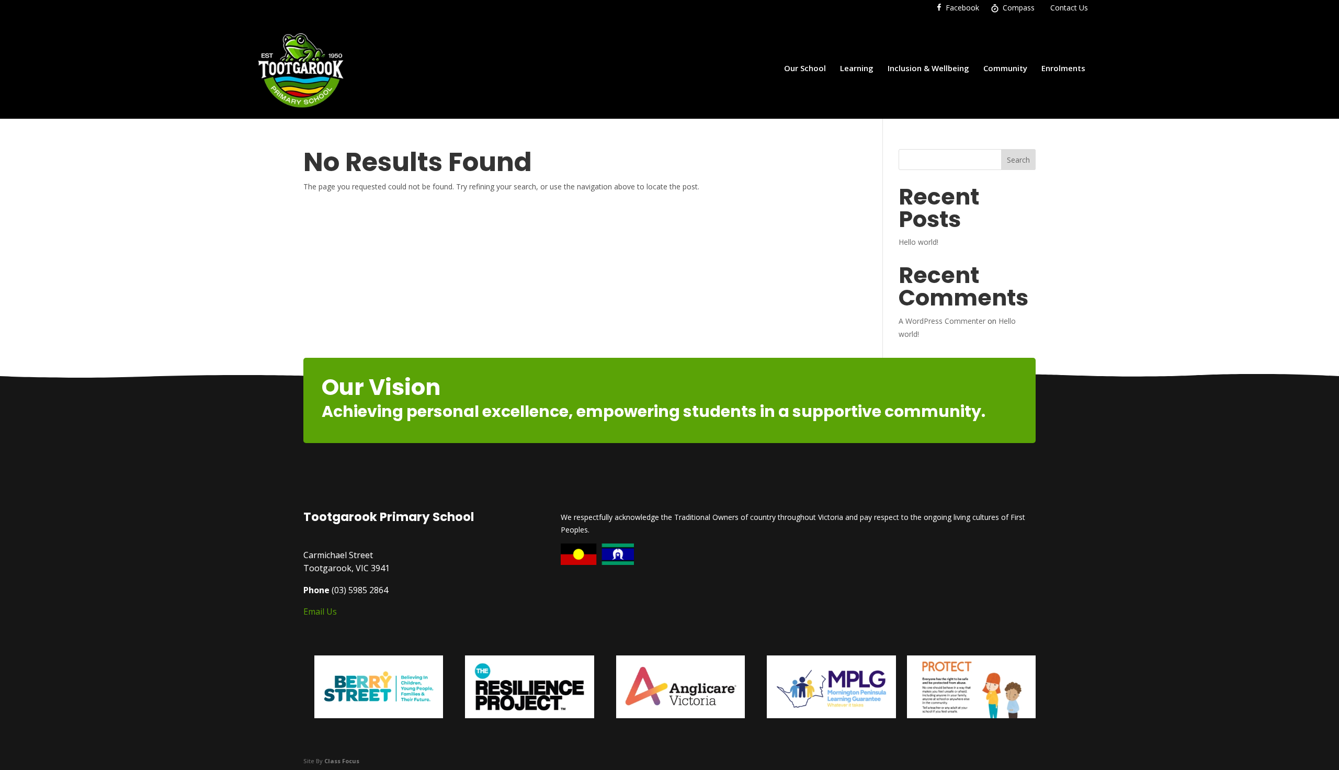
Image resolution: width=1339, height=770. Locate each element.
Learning (856, 68)
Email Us (320, 611)
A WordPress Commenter (942, 321)
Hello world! (918, 242)
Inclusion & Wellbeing (928, 68)
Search (1018, 160)
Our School (805, 68)
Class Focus (341, 761)
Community (1005, 68)
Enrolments (1063, 68)
